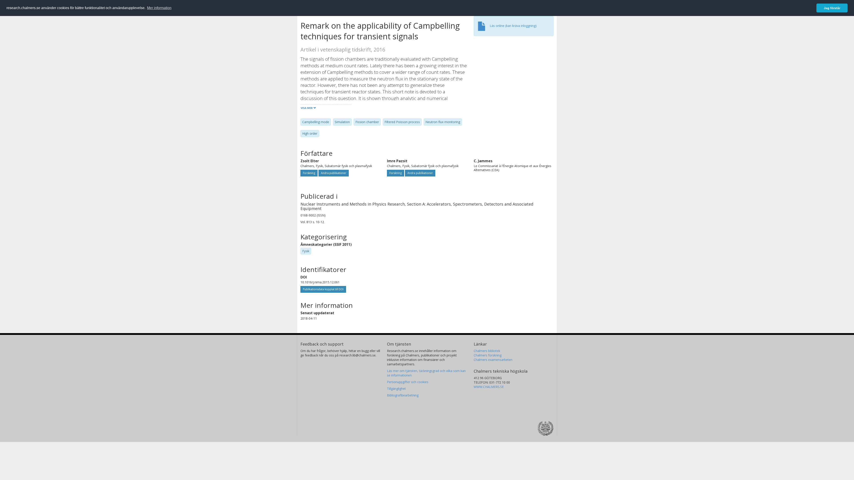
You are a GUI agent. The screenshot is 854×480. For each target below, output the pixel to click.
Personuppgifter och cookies (407, 382)
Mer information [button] (159, 8)
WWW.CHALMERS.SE (489, 387)
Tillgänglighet (396, 388)
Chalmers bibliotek (487, 351)
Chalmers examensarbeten (493, 360)
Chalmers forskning (488, 355)
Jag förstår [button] (832, 8)
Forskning (309, 173)
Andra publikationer (333, 173)
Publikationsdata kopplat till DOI (323, 289)
